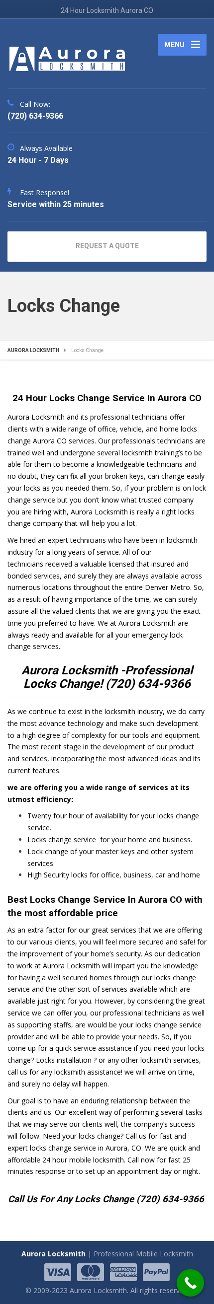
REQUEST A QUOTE (107, 246)
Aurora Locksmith (53, 1253)
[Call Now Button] (190, 1283)
